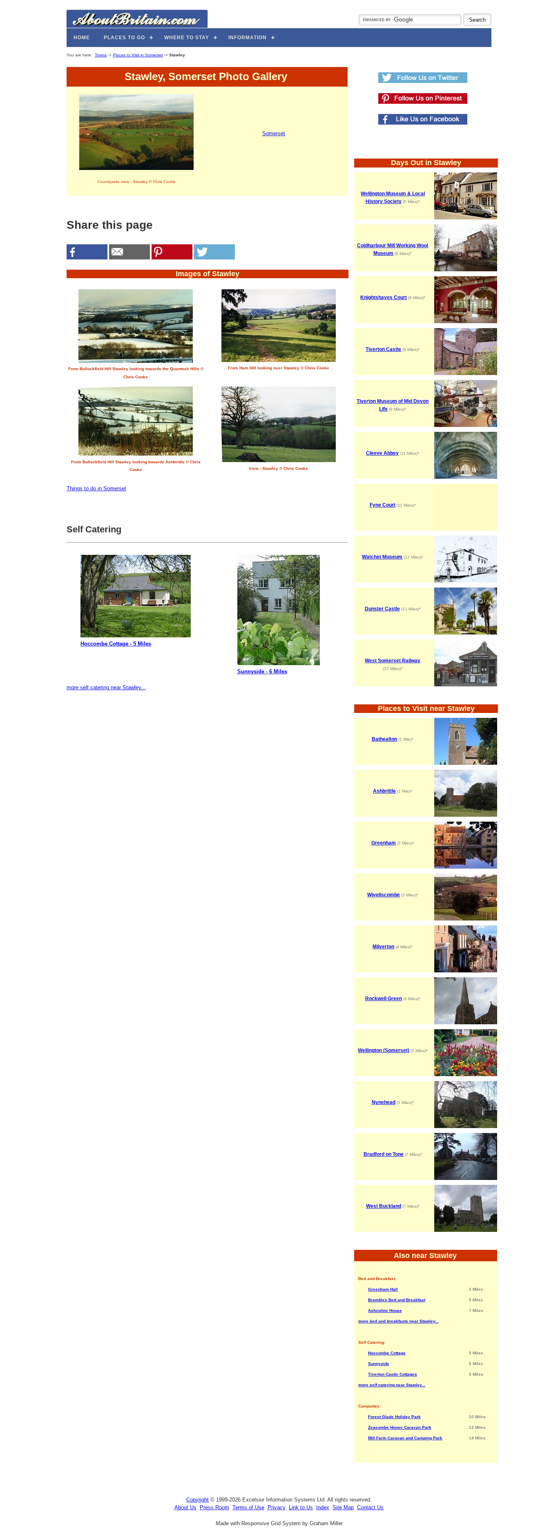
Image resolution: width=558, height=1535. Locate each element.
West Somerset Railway (392, 661)
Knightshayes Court (383, 297)
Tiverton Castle (383, 349)
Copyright (197, 1500)
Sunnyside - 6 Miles (262, 671)
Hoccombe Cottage (387, 1353)
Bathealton (384, 739)
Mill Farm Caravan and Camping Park (405, 1438)
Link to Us (301, 1507)
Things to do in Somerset (96, 488)
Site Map (343, 1507)
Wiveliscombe (383, 895)
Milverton (383, 947)
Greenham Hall (383, 1289)
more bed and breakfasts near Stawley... (398, 1321)
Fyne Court (382, 505)
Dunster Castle (382, 609)
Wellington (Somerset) (383, 1050)
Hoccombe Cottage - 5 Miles (115, 644)
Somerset (273, 133)
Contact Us (370, 1507)
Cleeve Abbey (382, 453)
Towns (101, 55)
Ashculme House (385, 1310)
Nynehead (383, 1102)
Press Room (214, 1507)
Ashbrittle (384, 791)
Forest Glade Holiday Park (394, 1416)
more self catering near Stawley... (106, 687)
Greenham (383, 843)
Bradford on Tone (384, 1154)
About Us (185, 1507)
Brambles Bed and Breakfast (396, 1300)
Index (322, 1507)
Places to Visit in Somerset (138, 55)
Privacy (277, 1507)
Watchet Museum (382, 557)
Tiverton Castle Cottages (392, 1374)
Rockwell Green (383, 998)
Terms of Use (248, 1507)
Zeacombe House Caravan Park (399, 1427)
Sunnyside (378, 1363)
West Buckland (383, 1206)
